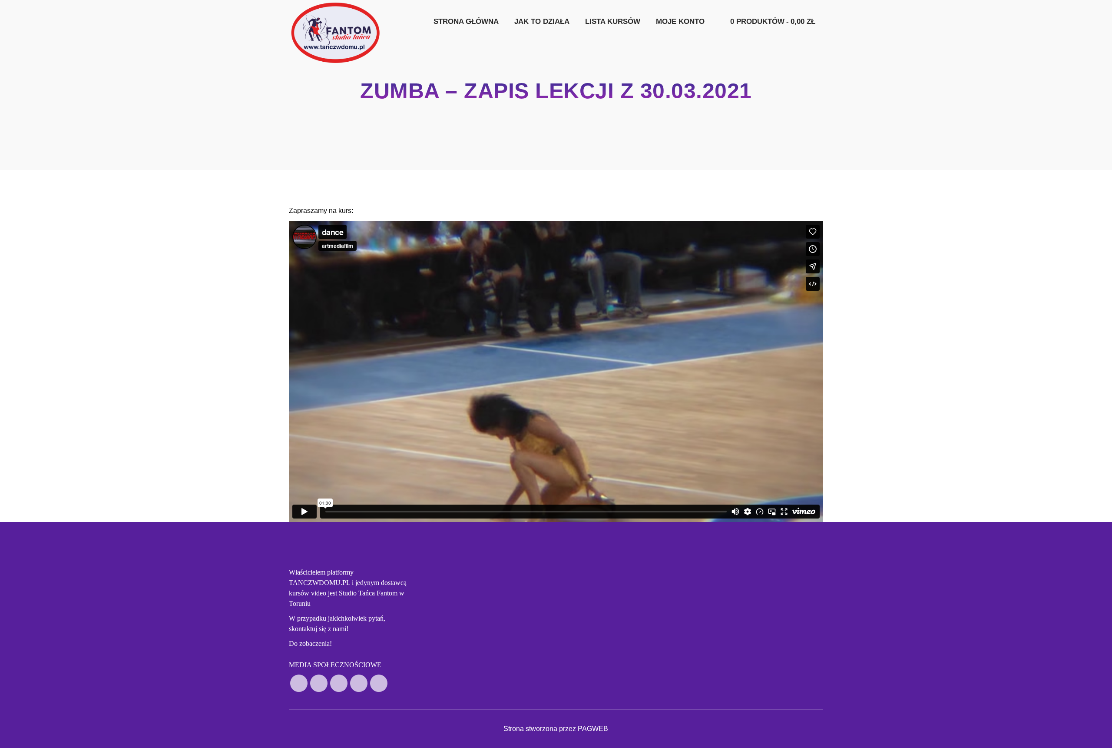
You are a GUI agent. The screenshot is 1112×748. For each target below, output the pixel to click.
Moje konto (680, 21)
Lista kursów (612, 21)
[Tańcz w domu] (336, 32)
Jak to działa (541, 21)
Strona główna (466, 21)
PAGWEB (593, 728)
